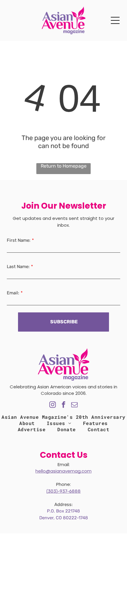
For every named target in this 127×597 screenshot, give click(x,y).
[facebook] (63, 405)
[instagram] (52, 405)
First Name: (18, 240)
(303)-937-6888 (63, 491)
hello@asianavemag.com (63, 471)
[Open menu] (115, 20)
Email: (13, 293)
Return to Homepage (64, 166)
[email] (74, 405)
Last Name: (18, 266)
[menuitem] (26, 423)
